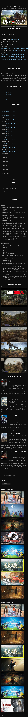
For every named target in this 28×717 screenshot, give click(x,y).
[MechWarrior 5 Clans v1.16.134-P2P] (4, 455)
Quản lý (17, 56)
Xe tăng (9, 59)
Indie (19, 50)
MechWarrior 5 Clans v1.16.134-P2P (17, 452)
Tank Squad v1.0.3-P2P (6, 97)
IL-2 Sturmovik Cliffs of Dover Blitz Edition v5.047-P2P (17, 398)
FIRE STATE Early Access (15, 380)
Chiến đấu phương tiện (16, 59)
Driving (2, 54)
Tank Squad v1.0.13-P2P (7, 92)
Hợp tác (14, 53)
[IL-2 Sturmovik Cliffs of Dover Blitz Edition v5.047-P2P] (4, 401)
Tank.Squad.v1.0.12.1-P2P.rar (8, 111)
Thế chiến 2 (7, 61)
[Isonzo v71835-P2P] (4, 419)
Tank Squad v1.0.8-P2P (6, 94)
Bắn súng (22, 57)
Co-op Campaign (21, 53)
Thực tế (18, 57)
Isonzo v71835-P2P (13, 416)
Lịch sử (5, 56)
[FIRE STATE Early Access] (4, 383)
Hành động (14, 50)
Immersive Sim (11, 56)
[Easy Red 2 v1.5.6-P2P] (4, 437)
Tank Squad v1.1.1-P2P (6, 90)
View (12, 496)
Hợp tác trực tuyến (11, 57)
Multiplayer (3, 57)
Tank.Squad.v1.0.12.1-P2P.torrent (9, 159)
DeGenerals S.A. (15, 37)
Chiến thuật (4, 59)
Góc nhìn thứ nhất (9, 54)
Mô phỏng (22, 50)
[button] (26, 2)
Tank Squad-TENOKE (6, 99)
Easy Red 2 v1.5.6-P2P (14, 434)
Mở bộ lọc (6, 483)
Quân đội (22, 56)
